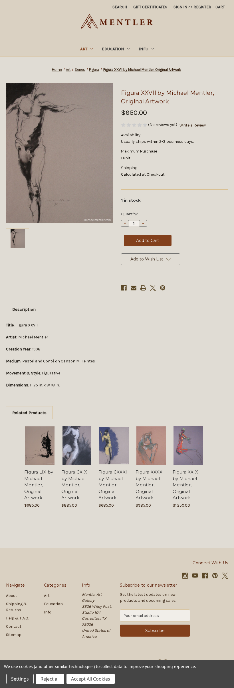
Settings (20, 679)
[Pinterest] (163, 288)
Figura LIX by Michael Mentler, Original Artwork (38, 484)
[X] (153, 288)
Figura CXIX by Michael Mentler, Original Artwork (74, 484)
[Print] (143, 288)
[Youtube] (195, 576)
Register (202, 7)
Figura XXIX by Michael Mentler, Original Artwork (185, 484)
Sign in (180, 7)
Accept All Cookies (90, 679)
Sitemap (13, 634)
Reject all (50, 679)
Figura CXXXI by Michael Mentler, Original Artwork (112, 484)
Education (113, 48)
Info (143, 48)
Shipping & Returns (16, 606)
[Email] (133, 288)
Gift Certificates (150, 7)
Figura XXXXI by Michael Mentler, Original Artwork (150, 484)
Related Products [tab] (29, 412)
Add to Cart (40, 452)
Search (119, 7)
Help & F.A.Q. (17, 618)
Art (83, 48)
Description (24, 309)
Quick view (39, 438)
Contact (13, 626)
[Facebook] (124, 288)
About (11, 595)
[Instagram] (185, 576)
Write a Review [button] (192, 125)
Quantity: (129, 214)
